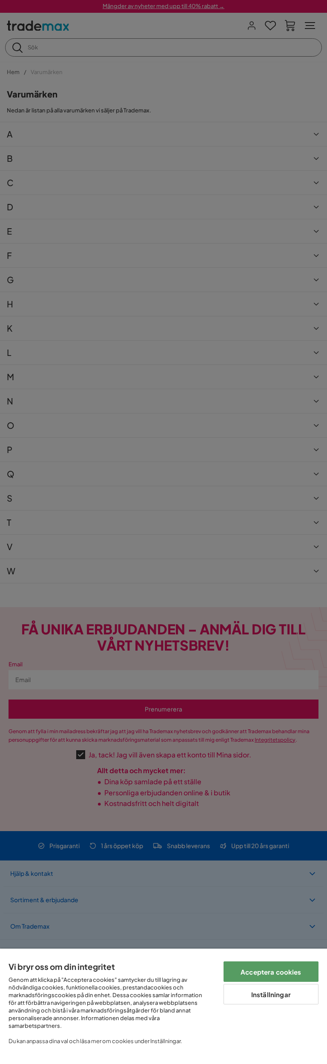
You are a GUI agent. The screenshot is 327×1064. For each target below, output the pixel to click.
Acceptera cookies (271, 972)
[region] (163, 1006)
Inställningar (271, 994)
